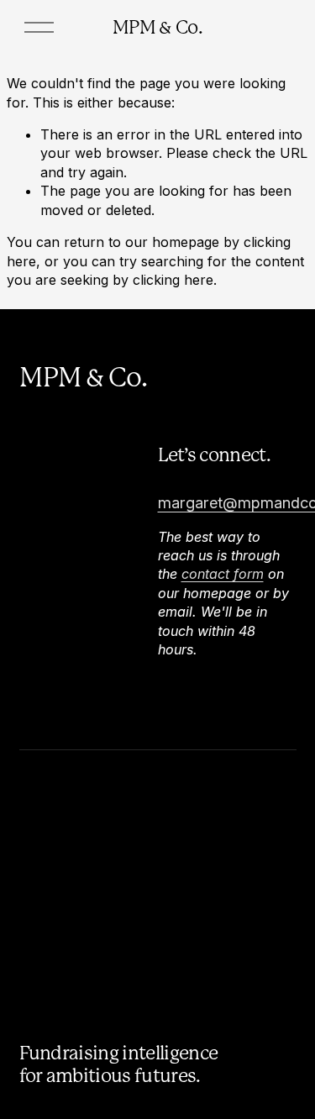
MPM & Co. (157, 27)
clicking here (173, 279)
